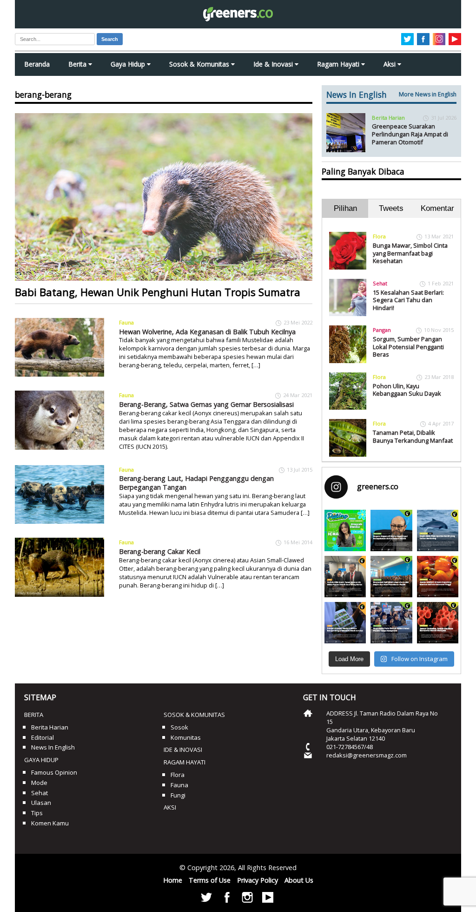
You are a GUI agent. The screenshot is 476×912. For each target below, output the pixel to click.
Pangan (382, 329)
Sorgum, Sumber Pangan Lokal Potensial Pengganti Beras (408, 346)
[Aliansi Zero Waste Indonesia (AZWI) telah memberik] (391, 622)
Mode (39, 782)
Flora (379, 236)
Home (172, 880)
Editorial (42, 737)
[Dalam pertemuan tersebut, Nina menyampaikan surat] (345, 576)
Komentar (437, 208)
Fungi (178, 795)
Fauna (126, 322)
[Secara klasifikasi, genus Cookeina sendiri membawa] (437, 622)
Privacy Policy (257, 880)
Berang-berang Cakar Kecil (159, 551)
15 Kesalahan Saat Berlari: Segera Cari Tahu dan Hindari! (408, 300)
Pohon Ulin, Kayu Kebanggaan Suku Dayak (407, 390)
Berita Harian (388, 117)
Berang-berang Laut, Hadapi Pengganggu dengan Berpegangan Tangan (196, 483)
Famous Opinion (54, 772)
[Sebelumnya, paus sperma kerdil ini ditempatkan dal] (437, 530)
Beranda (37, 64)
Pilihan (345, 208)
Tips (37, 813)
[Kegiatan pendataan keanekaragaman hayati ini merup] (345, 622)
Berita (78, 64)
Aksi (390, 64)
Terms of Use (210, 880)
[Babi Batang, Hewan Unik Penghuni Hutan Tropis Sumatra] (163, 197)
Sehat (380, 283)
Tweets (391, 208)
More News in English (427, 94)
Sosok (179, 727)
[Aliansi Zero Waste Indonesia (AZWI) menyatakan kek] (391, 576)
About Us (298, 880)
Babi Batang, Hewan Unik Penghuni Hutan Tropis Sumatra (157, 292)
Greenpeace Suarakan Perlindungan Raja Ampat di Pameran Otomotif (410, 134)
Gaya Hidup (129, 64)
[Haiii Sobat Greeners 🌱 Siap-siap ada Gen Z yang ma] (345, 530)
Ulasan (41, 802)
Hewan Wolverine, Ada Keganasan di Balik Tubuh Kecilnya (207, 331)
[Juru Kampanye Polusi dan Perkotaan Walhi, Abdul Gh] (391, 530)
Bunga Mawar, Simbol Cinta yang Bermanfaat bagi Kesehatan (410, 253)
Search (109, 39)
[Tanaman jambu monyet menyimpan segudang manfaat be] (437, 576)
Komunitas (186, 737)
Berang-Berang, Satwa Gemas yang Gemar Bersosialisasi (206, 404)
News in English (53, 747)
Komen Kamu (50, 823)
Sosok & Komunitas (200, 64)
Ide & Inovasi (274, 64)
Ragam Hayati (339, 64)
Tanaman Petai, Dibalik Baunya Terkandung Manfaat (413, 436)
